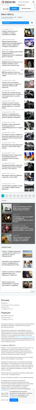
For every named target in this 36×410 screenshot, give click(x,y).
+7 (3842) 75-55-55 (7, 309)
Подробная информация (8, 390)
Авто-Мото (6, 22)
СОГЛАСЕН (14, 400)
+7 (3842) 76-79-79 (7, 319)
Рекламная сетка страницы (10, 305)
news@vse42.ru (6, 317)
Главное (4, 200)
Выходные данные (7, 315)
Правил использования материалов (24, 337)
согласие (12, 396)
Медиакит (4, 303)
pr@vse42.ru (5, 307)
